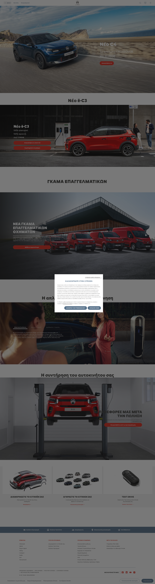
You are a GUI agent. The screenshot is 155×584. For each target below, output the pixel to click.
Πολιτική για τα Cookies (67, 303)
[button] (93, 277)
